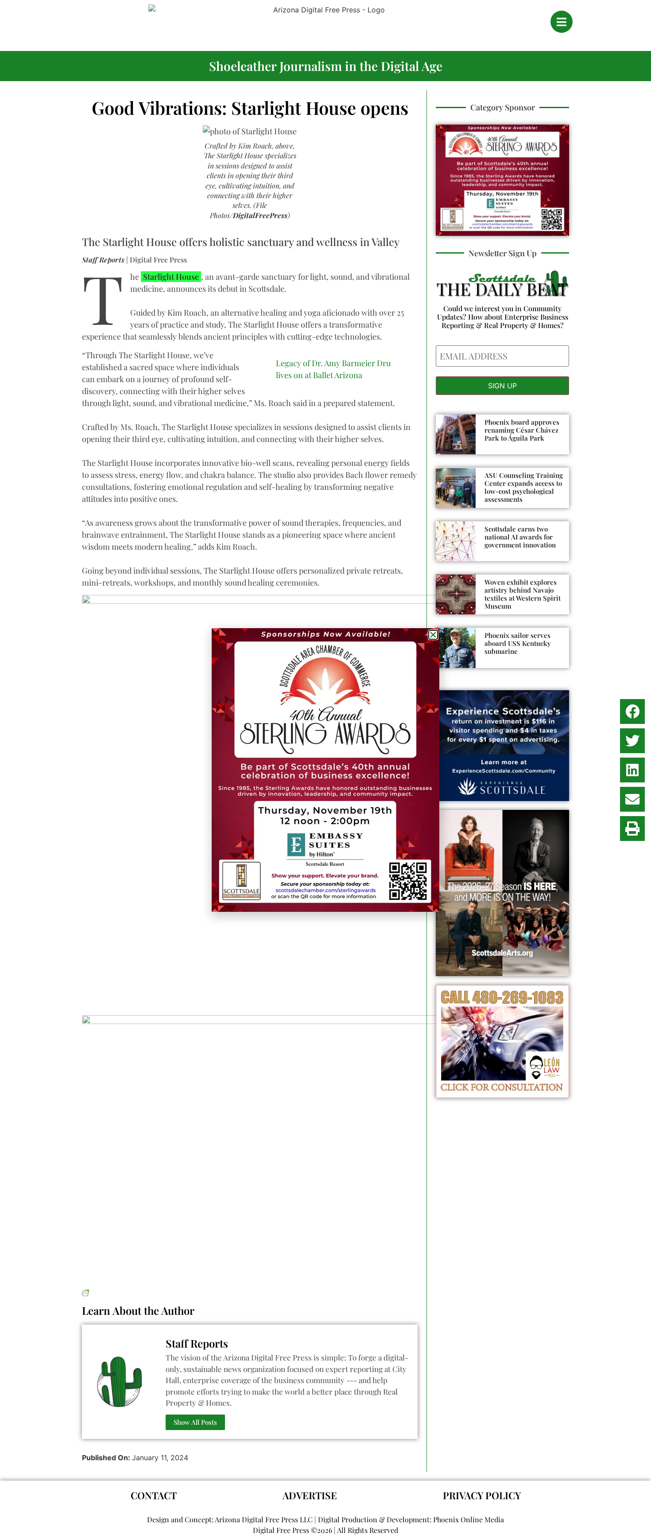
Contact (154, 1495)
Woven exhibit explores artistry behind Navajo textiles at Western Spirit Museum (522, 594)
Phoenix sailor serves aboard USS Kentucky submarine (517, 643)
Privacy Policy (482, 1495)
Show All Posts (195, 1422)
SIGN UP (502, 385)
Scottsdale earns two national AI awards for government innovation (520, 536)
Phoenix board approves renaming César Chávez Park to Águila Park (521, 430)
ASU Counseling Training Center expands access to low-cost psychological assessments (523, 487)
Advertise (310, 1495)
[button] (632, 711)
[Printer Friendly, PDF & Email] (85, 1291)
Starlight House (171, 276)
